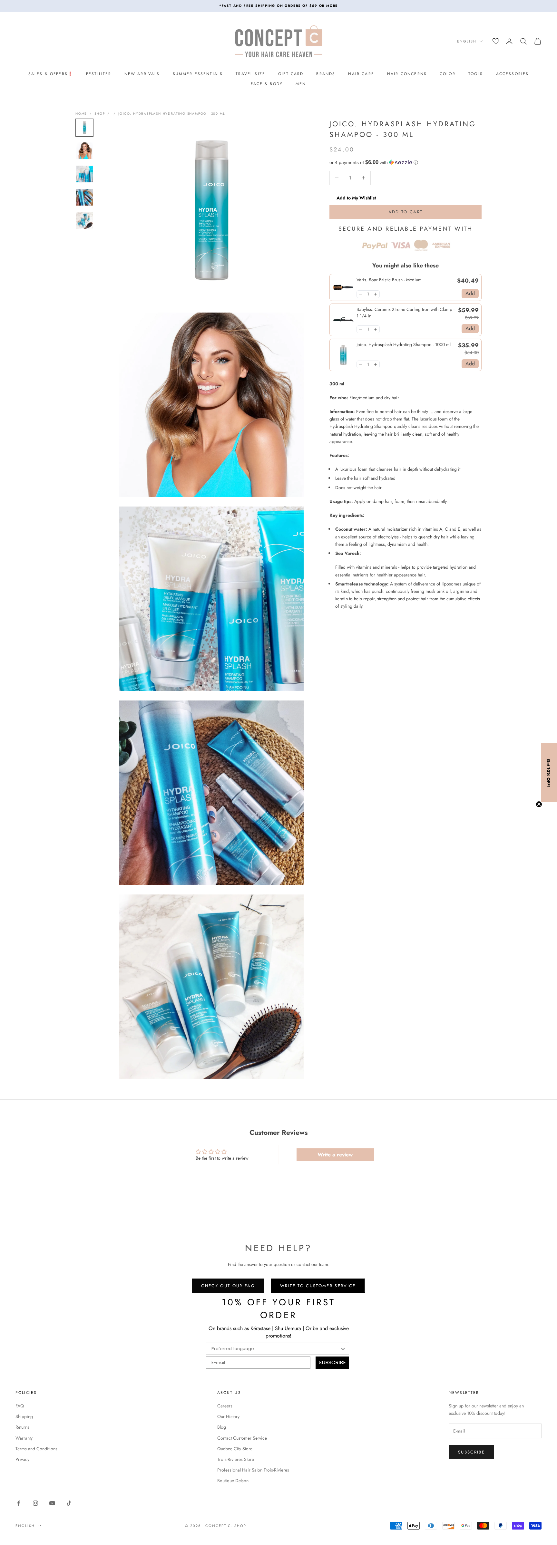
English (466, 41)
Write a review (335, 1154)
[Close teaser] (539, 804)
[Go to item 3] (84, 174)
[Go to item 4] (84, 197)
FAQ (19, 1406)
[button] (405, 162)
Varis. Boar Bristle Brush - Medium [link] (389, 279)
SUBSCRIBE (332, 1362)
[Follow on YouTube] (52, 1503)
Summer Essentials (198, 74)
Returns (22, 1427)
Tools (475, 74)
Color (447, 74)
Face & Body (267, 84)
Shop (99, 113)
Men (301, 84)
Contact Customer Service (242, 1438)
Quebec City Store (234, 1448)
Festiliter (99, 74)
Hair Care (361, 74)
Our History (228, 1416)
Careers (224, 1406)
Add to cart (405, 212)
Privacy (22, 1459)
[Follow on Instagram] (35, 1503)
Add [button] (470, 293)
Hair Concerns (407, 74)
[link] (343, 287)
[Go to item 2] (84, 151)
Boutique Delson (233, 1480)
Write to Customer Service (318, 1286)
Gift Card (290, 74)
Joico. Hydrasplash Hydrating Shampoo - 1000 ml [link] (404, 345)
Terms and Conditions (36, 1448)
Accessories (512, 74)
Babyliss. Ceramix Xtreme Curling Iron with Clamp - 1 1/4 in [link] (405, 312)
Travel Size (250, 74)
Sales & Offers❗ (50, 74)
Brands (325, 74)
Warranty (24, 1438)
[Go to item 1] (84, 128)
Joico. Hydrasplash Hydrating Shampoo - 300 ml (171, 113)
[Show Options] (343, 1349)
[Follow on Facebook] (18, 1503)
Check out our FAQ (228, 1286)
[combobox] (275, 1349)
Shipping (24, 1416)
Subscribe (471, 1452)
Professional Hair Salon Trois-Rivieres (253, 1470)
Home (81, 113)
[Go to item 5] (84, 220)
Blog (221, 1427)
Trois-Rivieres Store (235, 1459)
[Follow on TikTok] (69, 1503)
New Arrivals (142, 74)
